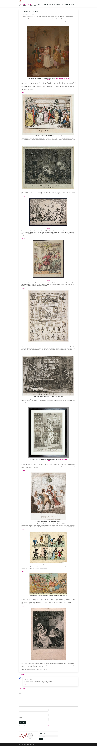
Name (20, 708)
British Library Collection (48, 344)
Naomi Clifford (26, 4)
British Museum (49, 564)
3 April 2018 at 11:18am (28, 679)
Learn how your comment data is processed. (41, 725)
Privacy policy (32, 744)
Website (20, 717)
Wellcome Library (58, 661)
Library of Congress (63, 189)
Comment (21, 693)
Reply (25, 684)
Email (20, 713)
